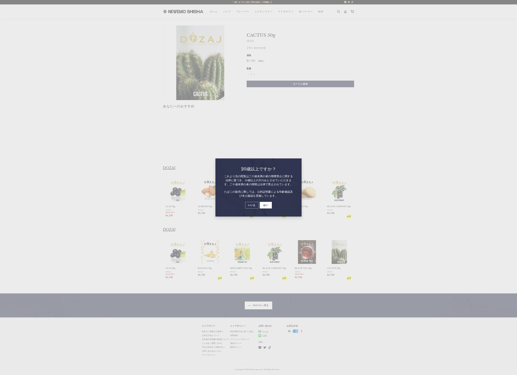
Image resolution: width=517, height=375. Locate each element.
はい (265, 205)
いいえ (251, 205)
